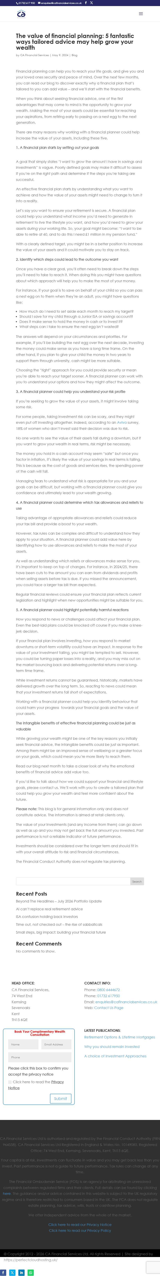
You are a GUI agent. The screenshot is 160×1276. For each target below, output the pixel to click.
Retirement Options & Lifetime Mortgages (119, 1037)
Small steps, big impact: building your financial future (61, 932)
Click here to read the (36, 1085)
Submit (60, 1098)
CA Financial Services (34, 55)
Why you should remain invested (112, 1046)
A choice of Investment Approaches (115, 1056)
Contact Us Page (109, 1008)
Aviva (122, 422)
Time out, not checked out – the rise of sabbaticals (59, 924)
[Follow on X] (12, 1273)
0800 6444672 (108, 990)
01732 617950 (108, 996)
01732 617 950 (27, 3)
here (7, 1193)
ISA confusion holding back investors (47, 916)
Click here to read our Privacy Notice (80, 1224)
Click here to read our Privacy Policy (80, 1230)
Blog (74, 55)
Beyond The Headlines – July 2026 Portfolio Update (59, 901)
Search (137, 881)
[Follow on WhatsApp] (31, 1273)
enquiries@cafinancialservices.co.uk (126, 1002)
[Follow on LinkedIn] (21, 1273)
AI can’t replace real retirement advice (49, 909)
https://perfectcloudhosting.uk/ (31, 1260)
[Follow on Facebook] (3, 1273)
